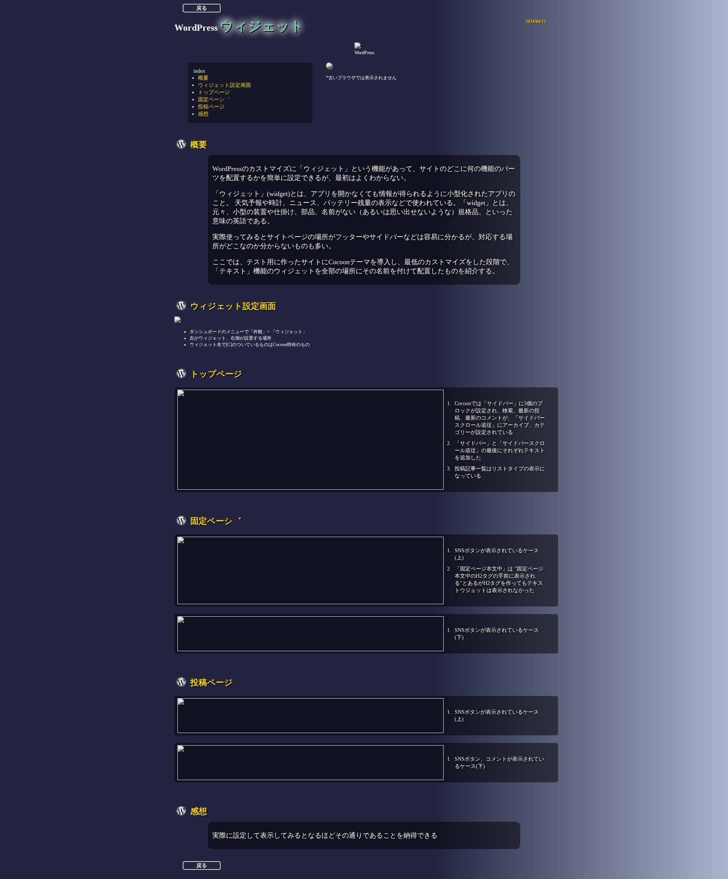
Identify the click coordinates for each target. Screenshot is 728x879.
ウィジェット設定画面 (224, 85)
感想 (203, 114)
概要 (203, 78)
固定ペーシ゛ (214, 99)
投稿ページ (211, 106)
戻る (201, 8)
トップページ (214, 92)
